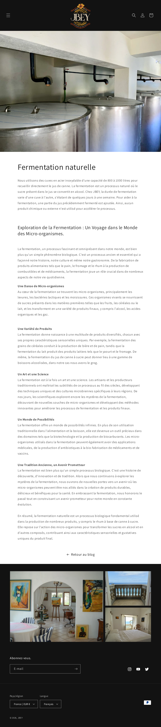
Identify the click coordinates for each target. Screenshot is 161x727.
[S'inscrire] (76, 668)
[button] (8, 15)
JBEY (20, 717)
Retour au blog (83, 554)
